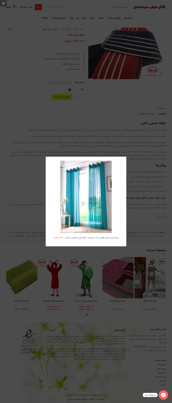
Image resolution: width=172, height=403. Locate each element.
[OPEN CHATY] (163, 395)
